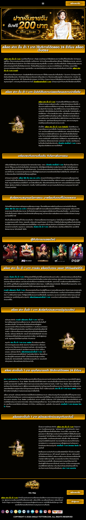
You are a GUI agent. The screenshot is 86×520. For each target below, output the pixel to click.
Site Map (32, 493)
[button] (43, 3)
